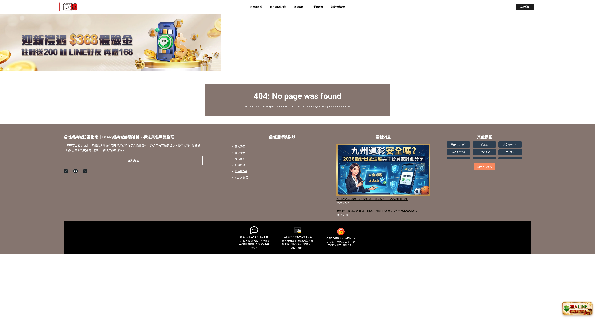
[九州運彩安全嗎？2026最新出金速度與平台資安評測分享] (383, 170)
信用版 (484, 144)
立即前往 (524, 6)
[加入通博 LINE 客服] (577, 308)
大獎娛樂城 (484, 152)
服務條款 (240, 165)
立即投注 (133, 160)
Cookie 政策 (241, 177)
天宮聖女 (510, 152)
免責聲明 (240, 159)
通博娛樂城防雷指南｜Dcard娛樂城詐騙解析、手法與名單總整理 (119, 137)
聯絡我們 (240, 152)
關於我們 (240, 146)
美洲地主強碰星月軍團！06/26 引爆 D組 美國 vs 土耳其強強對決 (376, 211)
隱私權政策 (241, 171)
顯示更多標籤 (484, 166)
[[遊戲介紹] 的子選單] (304, 7)
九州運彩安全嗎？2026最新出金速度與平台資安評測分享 (372, 199)
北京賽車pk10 (510, 144)
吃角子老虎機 (458, 152)
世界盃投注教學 (458, 144)
